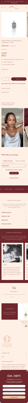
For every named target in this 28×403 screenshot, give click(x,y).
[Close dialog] (27, 371)
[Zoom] (25, 35)
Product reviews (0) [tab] (7, 161)
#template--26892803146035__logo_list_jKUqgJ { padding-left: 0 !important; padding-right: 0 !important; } (14, 200)
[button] (4, 46)
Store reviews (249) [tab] (20, 161)
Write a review (14, 173)
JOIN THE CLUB (14, 397)
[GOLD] (2, 55)
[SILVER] (5, 55)
